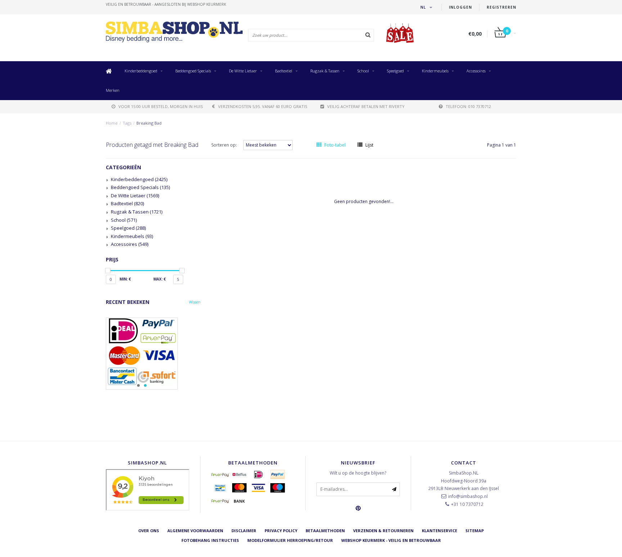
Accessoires (476, 70)
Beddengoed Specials (193, 70)
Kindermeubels (435, 70)
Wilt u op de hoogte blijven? (358, 473)
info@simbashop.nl (468, 496)
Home (112, 123)
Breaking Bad (149, 123)
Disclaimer (243, 530)
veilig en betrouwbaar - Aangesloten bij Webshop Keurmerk (166, 4)
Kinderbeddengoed (141, 70)
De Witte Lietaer (243, 70)
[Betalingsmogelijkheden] (153, 354)
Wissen (194, 302)
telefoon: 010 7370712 (468, 106)
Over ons (148, 530)
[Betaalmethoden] (220, 474)
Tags (127, 123)
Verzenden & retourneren (383, 530)
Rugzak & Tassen (324, 70)
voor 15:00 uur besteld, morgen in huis (160, 106)
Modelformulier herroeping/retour (290, 540)
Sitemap (474, 530)
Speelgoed (395, 70)
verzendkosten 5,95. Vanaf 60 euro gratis (262, 106)
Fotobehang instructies (210, 540)
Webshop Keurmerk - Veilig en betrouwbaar (391, 540)
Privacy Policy (281, 530)
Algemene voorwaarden (195, 530)
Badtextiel (283, 70)
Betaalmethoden (325, 530)
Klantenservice (439, 530)
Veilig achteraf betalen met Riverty (366, 106)
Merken (113, 90)
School (363, 70)
